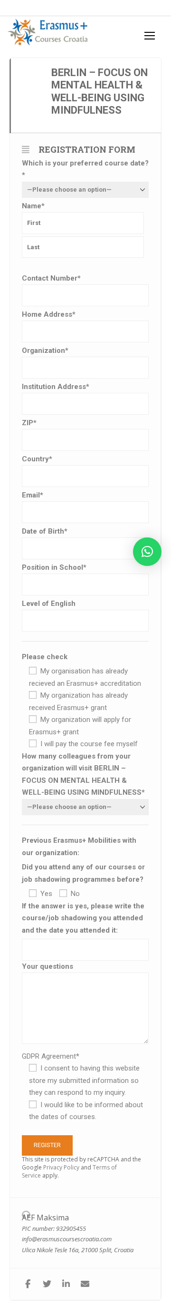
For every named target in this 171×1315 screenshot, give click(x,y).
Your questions (47, 966)
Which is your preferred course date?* (85, 169)
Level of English (49, 603)
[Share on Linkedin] (65, 1284)
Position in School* (54, 567)
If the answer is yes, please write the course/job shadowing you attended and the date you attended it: (83, 918)
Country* (37, 459)
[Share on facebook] (27, 1284)
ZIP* (29, 423)
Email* (32, 495)
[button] (147, 551)
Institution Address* (55, 386)
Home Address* (49, 314)
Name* (33, 206)
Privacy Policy (61, 1167)
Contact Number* (51, 278)
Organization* (45, 350)
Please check (44, 657)
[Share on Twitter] (46, 1284)
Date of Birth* (44, 531)
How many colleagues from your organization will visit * (83, 774)
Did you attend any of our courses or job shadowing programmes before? (83, 873)
